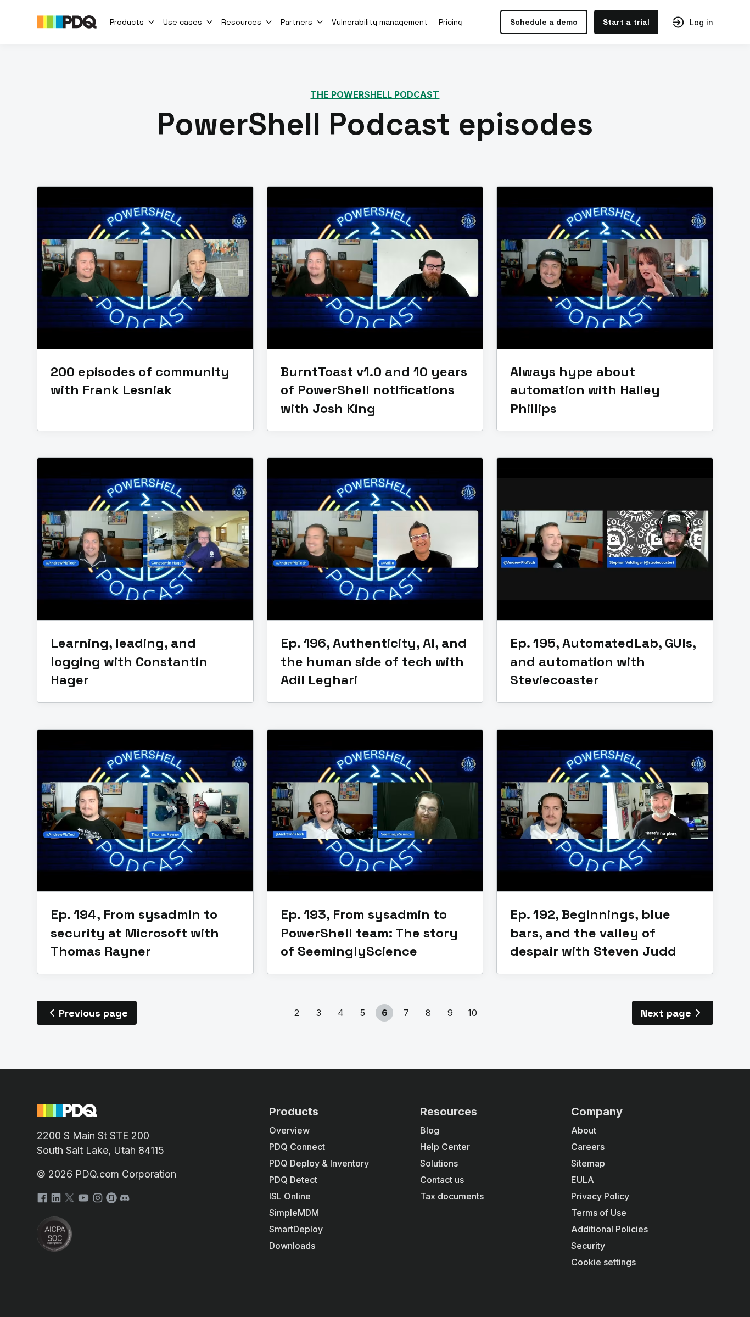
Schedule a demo (544, 22)
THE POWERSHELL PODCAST (374, 94)
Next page (666, 1013)
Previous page (93, 1013)
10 (472, 1012)
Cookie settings (603, 1262)
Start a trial (626, 22)
